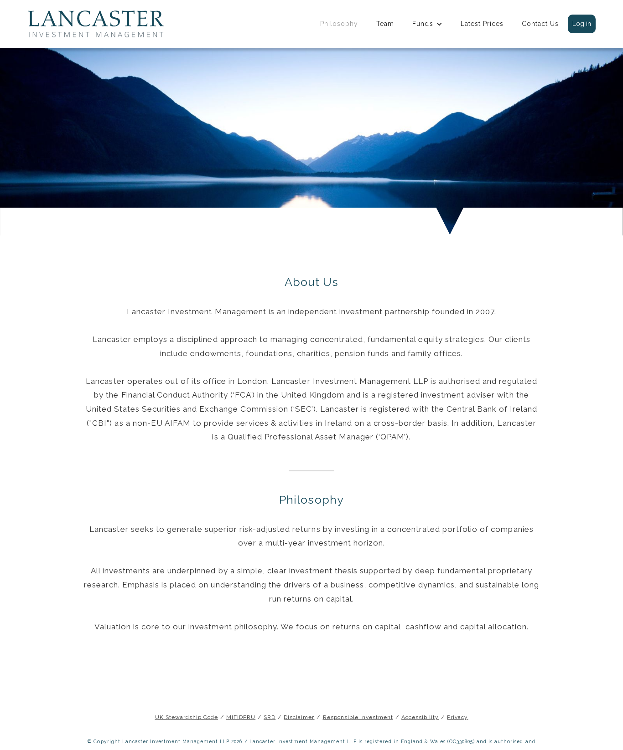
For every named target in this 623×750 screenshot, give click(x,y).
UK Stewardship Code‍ (186, 717)
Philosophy (339, 23)
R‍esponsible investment (358, 717)
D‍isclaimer (299, 717)
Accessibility (420, 717)
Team (385, 23)
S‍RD (269, 717)
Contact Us (540, 23)
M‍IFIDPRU (240, 717)
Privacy (457, 717)
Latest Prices (482, 23)
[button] (427, 24)
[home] (95, 24)
